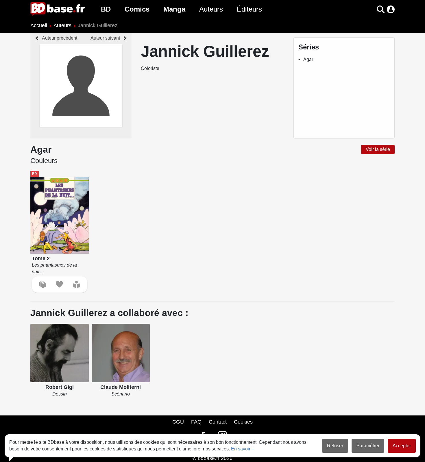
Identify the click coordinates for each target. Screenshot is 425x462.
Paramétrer (367, 445)
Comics (137, 9)
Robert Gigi (59, 387)
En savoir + (242, 448)
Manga (174, 9)
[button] (370, 9)
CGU (178, 422)
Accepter (402, 445)
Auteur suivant (105, 38)
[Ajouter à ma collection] (42, 284)
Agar (308, 59)
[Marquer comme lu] (76, 284)
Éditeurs (249, 9)
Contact (218, 422)
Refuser (335, 445)
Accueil (38, 25)
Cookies (243, 422)
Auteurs (211, 9)
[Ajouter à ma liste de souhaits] (59, 284)
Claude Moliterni (120, 387)
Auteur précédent (59, 38)
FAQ (196, 422)
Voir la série (378, 149)
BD (106, 9)
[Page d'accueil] (57, 9)
